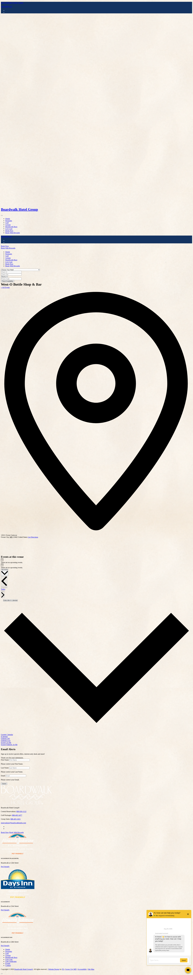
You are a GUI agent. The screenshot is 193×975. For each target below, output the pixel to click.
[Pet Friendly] (17, 854)
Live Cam (8, 229)
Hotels (7, 219)
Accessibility (82, 969)
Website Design (53, 969)
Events (15, 3)
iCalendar (4, 737)
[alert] (96, 560)
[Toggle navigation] (2, 215)
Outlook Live (5, 741)
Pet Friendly (5, 867)
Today (3, 589)
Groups (8, 225)
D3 (63, 969)
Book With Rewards (12, 233)
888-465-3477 (17, 815)
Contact (20, 3)
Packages (8, 221)
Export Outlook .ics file (9, 745)
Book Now (9, 231)
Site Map (91, 969)
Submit (4, 784)
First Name (5, 760)
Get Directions (33, 537)
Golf (7, 223)
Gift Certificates (6, 3)
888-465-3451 (15, 819)
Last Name (5, 768)
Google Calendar (7, 735)
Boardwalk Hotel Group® (23, 969)
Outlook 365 (5, 739)
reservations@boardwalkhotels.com (13, 823)
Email (3, 776)
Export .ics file (6, 743)
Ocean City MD (71, 969)
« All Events (5, 287)
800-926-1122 (21, 811)
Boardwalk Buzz (11, 227)
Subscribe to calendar (10, 600)
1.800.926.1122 (6, 6)
